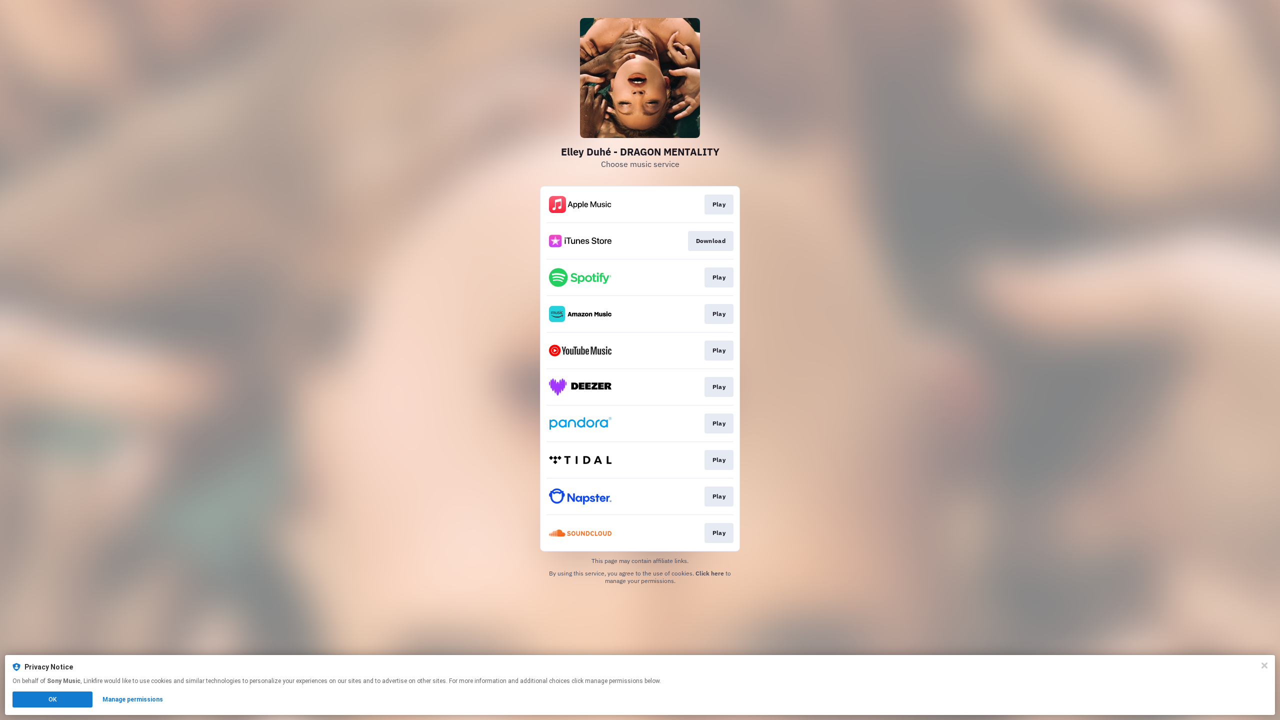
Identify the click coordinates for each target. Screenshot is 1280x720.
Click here (710, 573)
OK (52, 699)
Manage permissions (132, 699)
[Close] (1264, 666)
